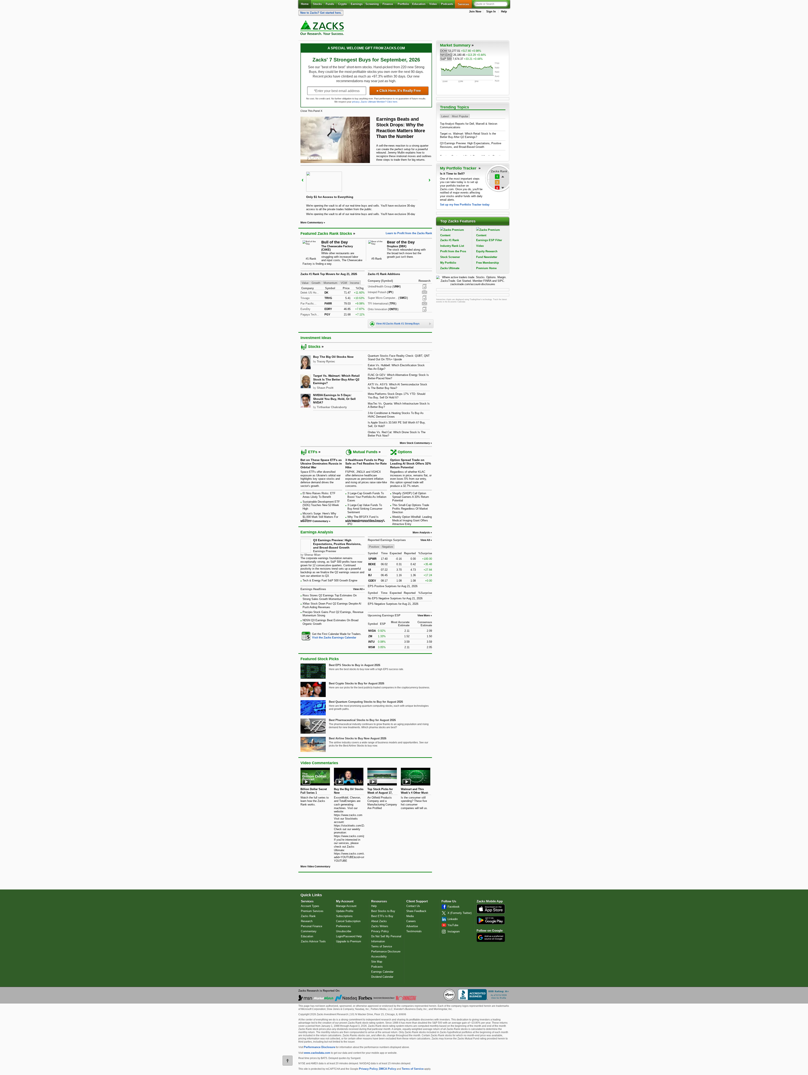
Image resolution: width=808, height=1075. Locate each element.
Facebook (454, 906)
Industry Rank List (452, 245)
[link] (322, 28)
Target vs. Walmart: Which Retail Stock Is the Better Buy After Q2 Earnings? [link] (336, 379)
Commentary (308, 931)
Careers (411, 921)
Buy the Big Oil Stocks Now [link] (333, 356)
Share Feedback (416, 911)
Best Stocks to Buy (383, 911)
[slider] (366, 190)
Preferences (343, 926)
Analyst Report (425, 286)
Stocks (317, 3)
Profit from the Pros (453, 251)
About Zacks (379, 921)
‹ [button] (303, 179)
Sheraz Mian (312, 554)
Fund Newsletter (486, 257)
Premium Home (486, 268)
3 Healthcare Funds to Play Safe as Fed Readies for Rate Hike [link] (366, 463)
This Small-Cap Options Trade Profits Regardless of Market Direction (410, 508)
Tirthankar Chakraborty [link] (332, 407)
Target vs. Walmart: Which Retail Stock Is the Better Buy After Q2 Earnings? (468, 135)
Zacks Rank (308, 916)
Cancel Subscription (348, 921)
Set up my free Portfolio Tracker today (464, 204)
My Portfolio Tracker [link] (458, 168)
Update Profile (344, 911)
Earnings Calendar (382, 971)
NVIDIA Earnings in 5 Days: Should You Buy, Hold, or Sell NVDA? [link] (334, 398)
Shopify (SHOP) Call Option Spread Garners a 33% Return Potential (410, 497)
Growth (316, 282)
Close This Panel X (311, 111)
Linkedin (453, 919)
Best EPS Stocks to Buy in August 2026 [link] (354, 665)
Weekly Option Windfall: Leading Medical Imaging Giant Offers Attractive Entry (412, 520)
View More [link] (423, 615)
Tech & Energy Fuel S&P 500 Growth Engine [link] (330, 580)
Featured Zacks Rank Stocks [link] (326, 233)
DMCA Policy (387, 1068)
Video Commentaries (319, 763)
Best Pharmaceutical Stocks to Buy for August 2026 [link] (362, 720)
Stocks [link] (314, 347)
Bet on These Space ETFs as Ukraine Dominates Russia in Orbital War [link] (321, 463)
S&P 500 (445, 58)
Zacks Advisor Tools (313, 941)
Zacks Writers (379, 926)
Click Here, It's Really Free (399, 90)
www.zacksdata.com (317, 1052)
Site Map (376, 961)
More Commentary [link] (311, 222)
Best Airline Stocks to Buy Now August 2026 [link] (357, 738)
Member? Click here (379, 101)
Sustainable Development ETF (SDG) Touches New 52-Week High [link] (321, 505)
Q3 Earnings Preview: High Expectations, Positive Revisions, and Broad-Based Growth (337, 543)
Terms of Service (381, 946)
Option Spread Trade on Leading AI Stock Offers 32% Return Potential (410, 463)
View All (425, 540)
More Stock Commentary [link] (415, 443)
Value (305, 282)
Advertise (412, 926)
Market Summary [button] (455, 45)
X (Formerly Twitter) (460, 913)
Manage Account (346, 906)
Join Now (475, 11)
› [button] (429, 179)
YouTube (453, 925)
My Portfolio (448, 262)
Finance (388, 3)
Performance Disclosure (385, 951)
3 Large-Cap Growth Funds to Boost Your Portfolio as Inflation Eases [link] (366, 497)
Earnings (357, 3)
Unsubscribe (343, 931)
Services (465, 4)
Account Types (310, 906)
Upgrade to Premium (348, 941)
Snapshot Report (424, 292)
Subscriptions (344, 916)
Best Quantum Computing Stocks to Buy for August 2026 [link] (366, 701)
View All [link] (358, 589)
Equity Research (486, 251)
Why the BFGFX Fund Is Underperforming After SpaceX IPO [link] (365, 520)
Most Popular (460, 116)
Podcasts (447, 3)
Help (504, 11)
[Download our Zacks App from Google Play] (491, 920)
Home (304, 3)
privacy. (356, 101)
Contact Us (413, 906)
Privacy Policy (380, 931)
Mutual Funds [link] (365, 452)
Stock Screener (450, 257)
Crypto (342, 3)
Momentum (330, 282)
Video (433, 3)
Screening (372, 3)
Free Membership (487, 262)
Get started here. (321, 12)
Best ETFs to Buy (382, 916)
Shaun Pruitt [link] (325, 387)
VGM (344, 282)
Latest (445, 116)
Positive (374, 546)
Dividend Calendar (382, 976)
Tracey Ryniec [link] (326, 361)
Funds (330, 3)
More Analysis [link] (421, 532)
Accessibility (379, 956)
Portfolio (403, 3)
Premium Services (312, 911)
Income (354, 282)
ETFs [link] (312, 452)
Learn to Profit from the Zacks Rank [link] (409, 233)
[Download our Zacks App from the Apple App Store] (491, 913)
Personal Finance (311, 926)
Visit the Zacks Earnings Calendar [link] (334, 637)
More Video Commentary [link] (315, 866)
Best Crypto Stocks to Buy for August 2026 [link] (356, 683)
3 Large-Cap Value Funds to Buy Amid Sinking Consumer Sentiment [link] (364, 508)
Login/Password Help (349, 936)
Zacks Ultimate (449, 268)
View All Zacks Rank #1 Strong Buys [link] (398, 323)
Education (418, 3)
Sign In (491, 11)
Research (306, 921)
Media (410, 916)
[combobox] (332, 636)
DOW (443, 50)
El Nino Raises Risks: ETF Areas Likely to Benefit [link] (319, 495)
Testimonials (414, 931)
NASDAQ (446, 54)
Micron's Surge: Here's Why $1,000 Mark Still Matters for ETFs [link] (320, 517)
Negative (387, 546)
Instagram (454, 931)
